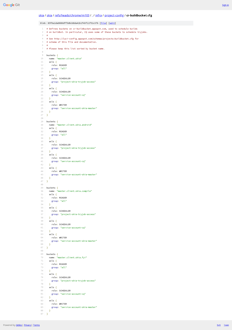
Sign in (225, 4)
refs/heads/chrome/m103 (72, 15)
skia (41, 15)
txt (219, 325)
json (226, 325)
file (103, 23)
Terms (36, 325)
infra (98, 15)
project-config (114, 15)
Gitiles (19, 325)
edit (112, 23)
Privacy (27, 325)
